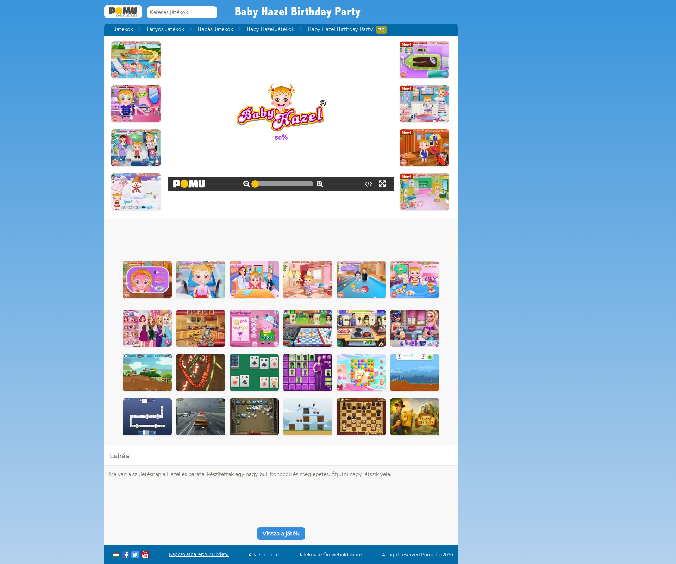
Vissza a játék (281, 533)
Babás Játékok (215, 29)
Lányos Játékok (165, 29)
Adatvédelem (264, 554)
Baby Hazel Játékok (270, 29)
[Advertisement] (281, 238)
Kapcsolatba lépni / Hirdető (199, 554)
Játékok (123, 29)
